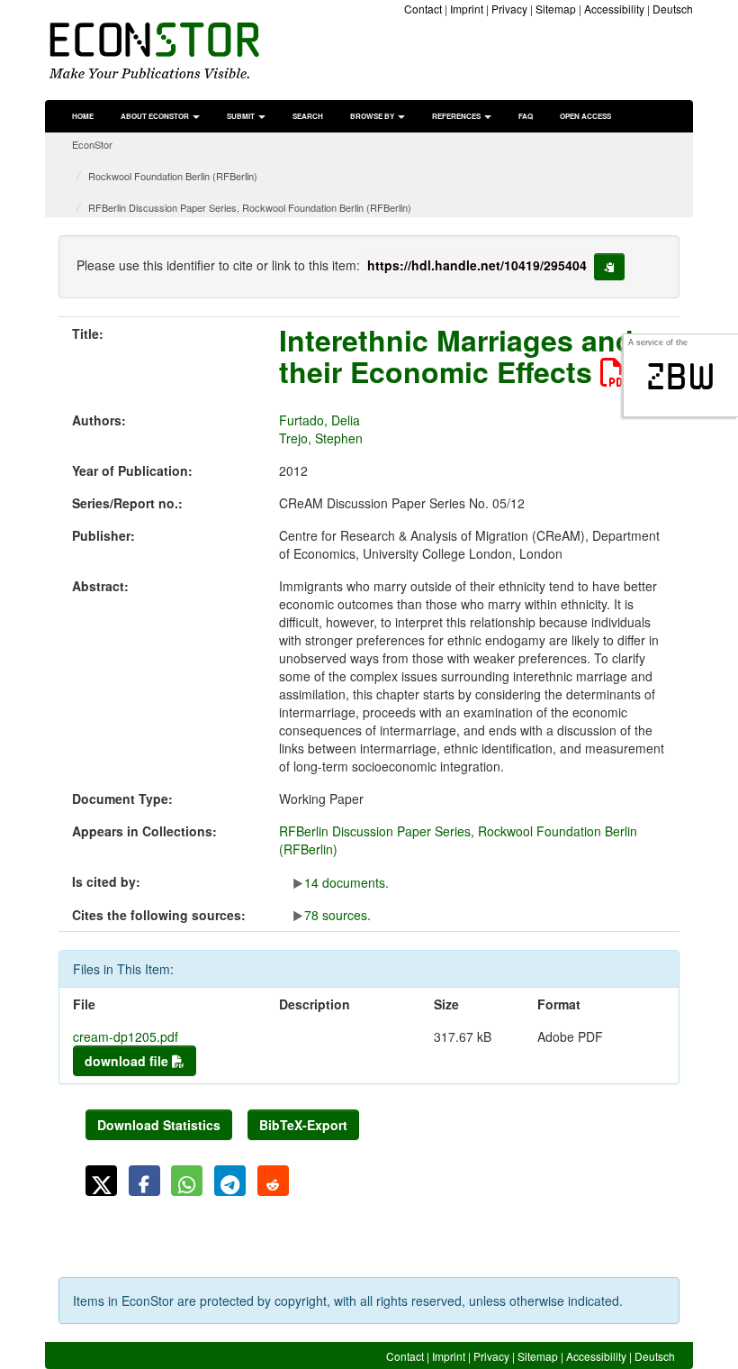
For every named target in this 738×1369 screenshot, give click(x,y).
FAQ (525, 116)
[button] (101, 1180)
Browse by (373, 116)
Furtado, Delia (319, 420)
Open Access (585, 116)
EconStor (92, 144)
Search (307, 116)
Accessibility (614, 8)
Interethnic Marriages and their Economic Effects (456, 355)
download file (128, 1061)
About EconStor (156, 116)
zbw (681, 376)
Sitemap (556, 8)
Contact (423, 8)
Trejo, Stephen (321, 438)
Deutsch (672, 8)
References (457, 116)
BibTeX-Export (303, 1125)
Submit (241, 116)
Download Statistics (158, 1125)
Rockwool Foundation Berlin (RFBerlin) (172, 176)
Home (83, 116)
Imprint (466, 8)
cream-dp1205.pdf (125, 1036)
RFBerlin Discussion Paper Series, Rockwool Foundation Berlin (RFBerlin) (249, 207)
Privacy (509, 8)
